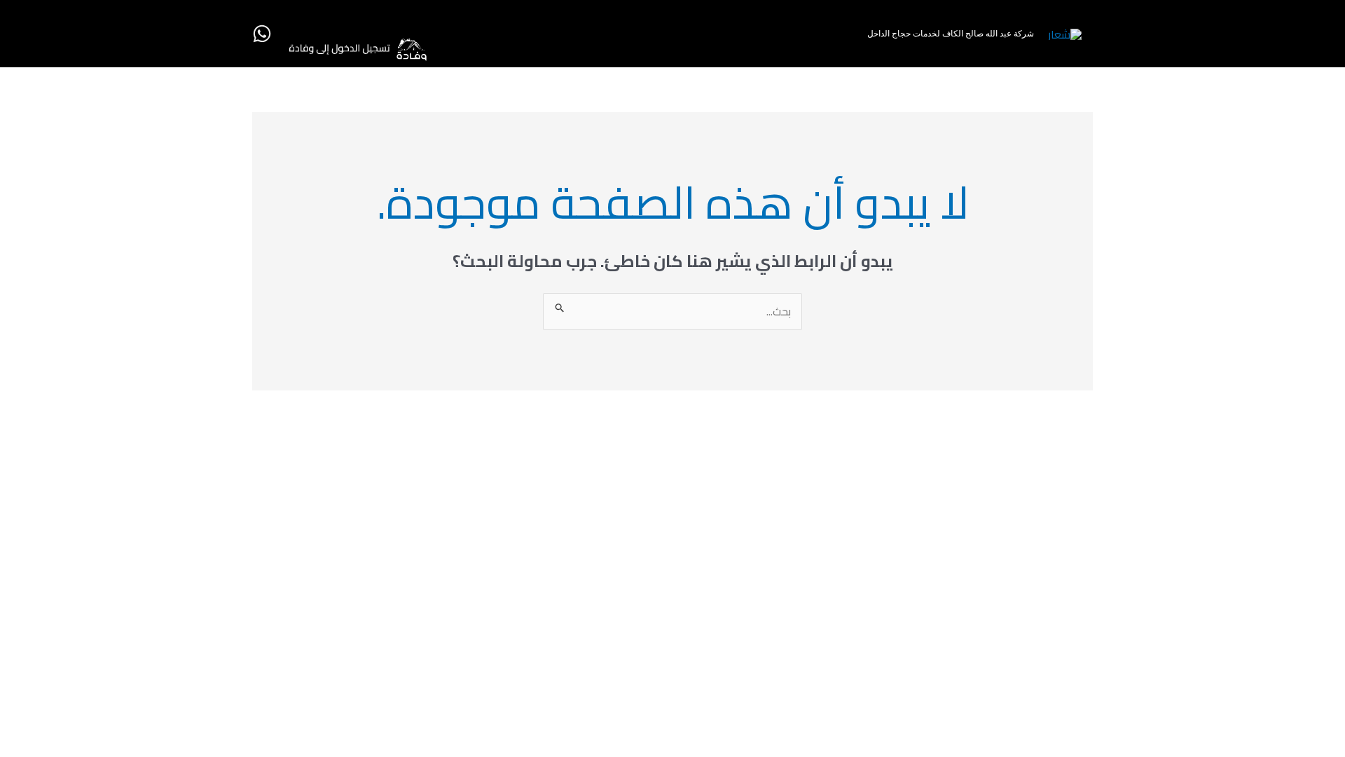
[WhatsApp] (262, 33)
